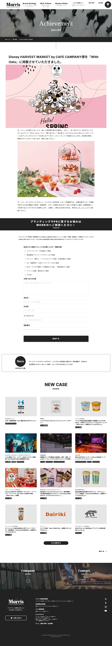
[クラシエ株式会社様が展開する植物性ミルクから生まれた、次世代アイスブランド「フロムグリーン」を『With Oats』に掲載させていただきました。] (91, 406)
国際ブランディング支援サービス (42, 611)
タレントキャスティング (29, 6)
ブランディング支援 (26, 5)
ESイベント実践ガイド (53, 619)
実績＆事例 (43, 623)
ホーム (37, 623)
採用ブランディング (75, 5)
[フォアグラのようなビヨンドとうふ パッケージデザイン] (56, 406)
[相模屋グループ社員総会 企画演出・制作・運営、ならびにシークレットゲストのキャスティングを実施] (56, 443)
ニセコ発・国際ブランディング (61, 5)
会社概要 (50, 623)
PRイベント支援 (33, 5)
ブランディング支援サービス (41, 601)
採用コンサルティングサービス (42, 606)
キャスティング (82, 4)
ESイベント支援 (46, 6)
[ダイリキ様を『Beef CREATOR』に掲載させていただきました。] (56, 514)
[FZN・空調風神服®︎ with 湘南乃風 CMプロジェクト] (21, 406)
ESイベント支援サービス (53, 606)
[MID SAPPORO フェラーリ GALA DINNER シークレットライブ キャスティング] (91, 443)
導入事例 (15, 39)
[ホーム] (13, 4)
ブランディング (74, 4)
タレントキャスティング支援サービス (65, 601)
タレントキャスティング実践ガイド (42, 617)
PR (78, 4)
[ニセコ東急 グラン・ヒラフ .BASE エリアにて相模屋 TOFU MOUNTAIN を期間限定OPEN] (21, 443)
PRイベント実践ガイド (51, 616)
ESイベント (82, 5)
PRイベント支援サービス (53, 601)
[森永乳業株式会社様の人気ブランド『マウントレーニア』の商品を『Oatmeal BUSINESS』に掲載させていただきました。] (91, 477)
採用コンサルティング (46, 5)
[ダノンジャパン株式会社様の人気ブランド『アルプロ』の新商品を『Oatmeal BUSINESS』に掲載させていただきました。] (21, 514)
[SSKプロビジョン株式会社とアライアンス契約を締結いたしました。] (91, 514)
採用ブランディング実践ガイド (42, 619)
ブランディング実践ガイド (41, 616)
